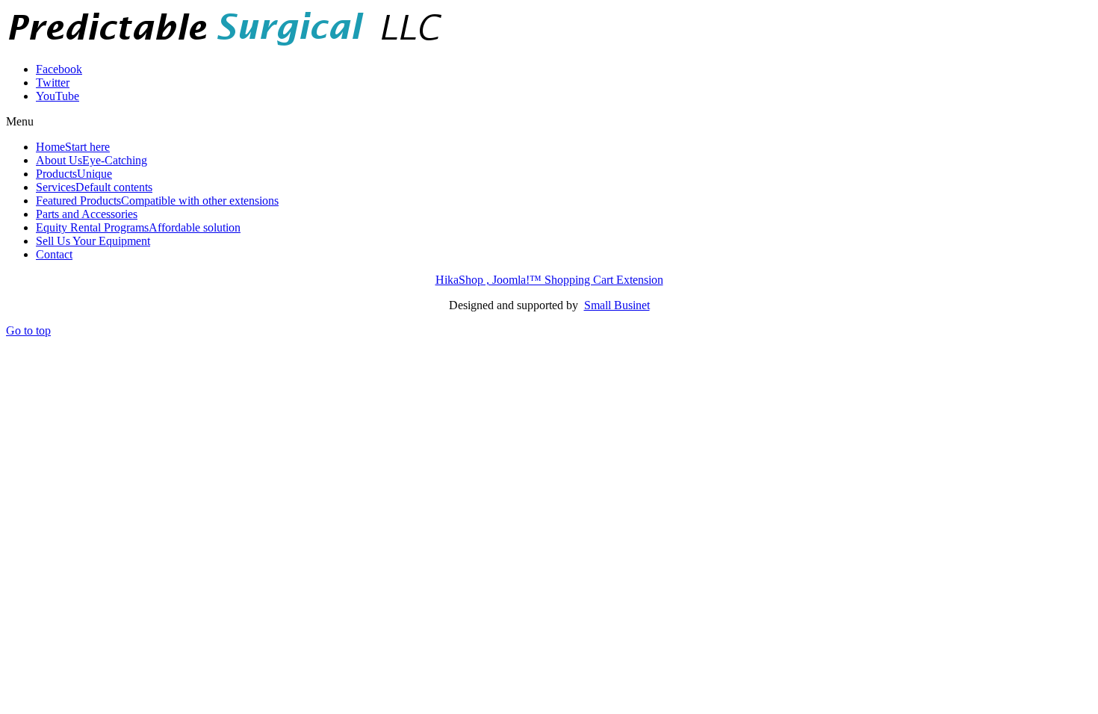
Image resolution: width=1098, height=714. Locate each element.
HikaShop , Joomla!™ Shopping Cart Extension (549, 279)
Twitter (52, 82)
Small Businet (617, 305)
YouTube (57, 96)
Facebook (59, 69)
